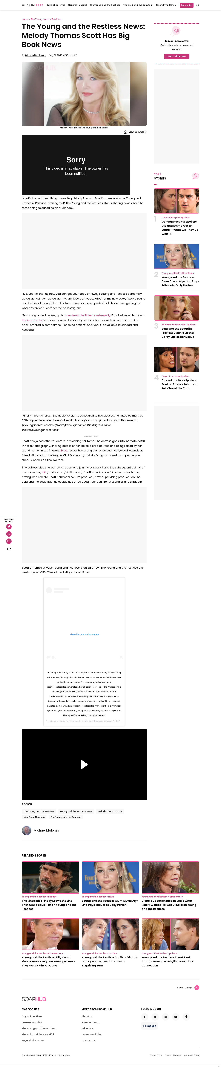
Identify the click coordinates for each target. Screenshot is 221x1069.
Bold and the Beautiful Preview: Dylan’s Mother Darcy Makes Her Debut (178, 333)
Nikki (44, 472)
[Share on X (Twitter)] (9, 534)
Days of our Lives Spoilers (175, 376)
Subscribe (186, 5)
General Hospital (77, 4)
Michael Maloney (35, 55)
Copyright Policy (191, 1055)
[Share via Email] (9, 541)
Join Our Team (90, 1022)
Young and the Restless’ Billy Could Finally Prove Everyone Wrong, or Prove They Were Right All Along (48, 961)
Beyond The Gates (165, 4)
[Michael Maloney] (28, 830)
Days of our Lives (56, 4)
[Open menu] (23, 5)
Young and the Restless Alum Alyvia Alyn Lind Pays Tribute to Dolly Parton (180, 281)
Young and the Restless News (76, 811)
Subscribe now (177, 56)
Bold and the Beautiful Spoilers (178, 324)
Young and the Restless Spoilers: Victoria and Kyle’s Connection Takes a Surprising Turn (110, 961)
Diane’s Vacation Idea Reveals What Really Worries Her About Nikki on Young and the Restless (169, 905)
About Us (87, 1016)
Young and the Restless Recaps (39, 896)
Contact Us (88, 1040)
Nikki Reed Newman (34, 817)
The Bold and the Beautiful (137, 4)
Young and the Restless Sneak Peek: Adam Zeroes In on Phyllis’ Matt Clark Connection (167, 961)
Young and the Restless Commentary (162, 896)
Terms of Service (173, 1055)
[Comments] (9, 548)
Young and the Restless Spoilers (99, 953)
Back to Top (184, 987)
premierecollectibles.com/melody (87, 315)
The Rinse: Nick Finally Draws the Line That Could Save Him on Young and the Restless (49, 905)
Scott (64, 450)
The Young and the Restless (105, 4)
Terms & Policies (91, 1034)
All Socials (149, 1026)
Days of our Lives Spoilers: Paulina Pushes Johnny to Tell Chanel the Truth (180, 384)
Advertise (87, 1028)
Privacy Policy (156, 1055)
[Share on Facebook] (9, 526)
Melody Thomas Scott (73, 721)
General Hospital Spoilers (176, 217)
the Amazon (32, 320)
